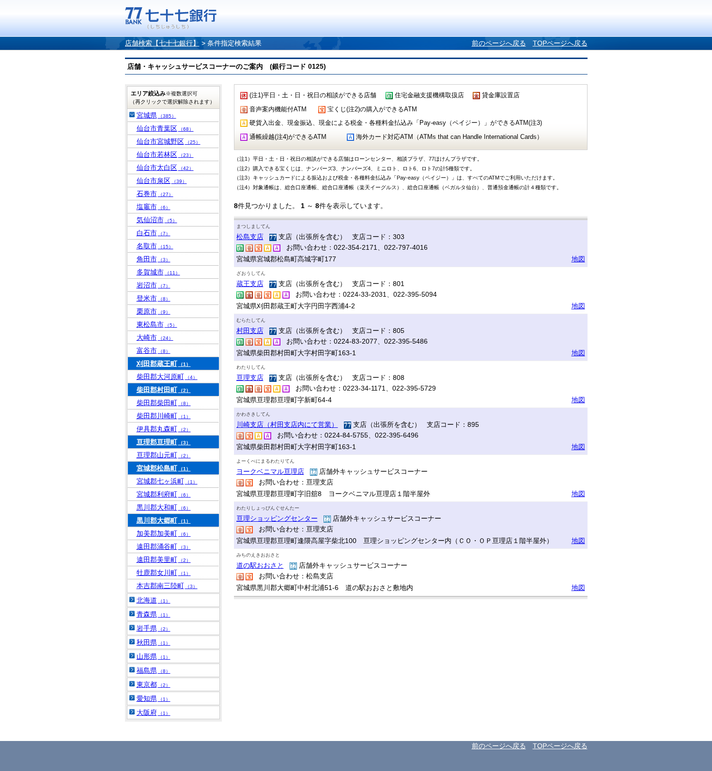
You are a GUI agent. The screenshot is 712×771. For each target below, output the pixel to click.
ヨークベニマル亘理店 (270, 471)
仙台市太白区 (165, 167)
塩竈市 (153, 207)
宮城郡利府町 (164, 494)
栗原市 (153, 311)
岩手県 (153, 628)
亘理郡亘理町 (164, 442)
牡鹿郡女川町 (164, 572)
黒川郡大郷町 (164, 520)
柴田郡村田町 (164, 389)
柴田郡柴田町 (164, 403)
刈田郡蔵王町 (164, 363)
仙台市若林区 (165, 154)
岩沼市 (153, 285)
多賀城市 (158, 272)
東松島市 (157, 324)
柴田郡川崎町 (164, 416)
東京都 (153, 684)
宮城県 (156, 115)
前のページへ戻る (499, 43)
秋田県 (153, 642)
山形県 (153, 656)
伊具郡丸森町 (164, 429)
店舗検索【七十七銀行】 (162, 43)
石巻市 (155, 193)
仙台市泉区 (162, 180)
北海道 (153, 600)
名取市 (155, 246)
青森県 (153, 614)
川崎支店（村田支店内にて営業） (287, 424)
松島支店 (249, 237)
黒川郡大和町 (164, 507)
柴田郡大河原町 (167, 376)
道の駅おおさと (260, 565)
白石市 (153, 233)
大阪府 (153, 712)
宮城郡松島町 (164, 468)
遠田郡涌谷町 (164, 546)
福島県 (153, 670)
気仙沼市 (157, 220)
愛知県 (153, 698)
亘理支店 (249, 377)
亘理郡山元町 (164, 455)
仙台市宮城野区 (169, 141)
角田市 (153, 259)
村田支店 (249, 330)
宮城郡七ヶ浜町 (167, 481)
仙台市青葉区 (165, 128)
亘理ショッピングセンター (277, 518)
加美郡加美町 (164, 533)
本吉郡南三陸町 (167, 586)
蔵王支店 (249, 283)
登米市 (153, 298)
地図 (578, 259)
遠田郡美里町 (164, 559)
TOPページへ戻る (560, 43)
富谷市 (153, 350)
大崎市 (155, 337)
